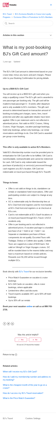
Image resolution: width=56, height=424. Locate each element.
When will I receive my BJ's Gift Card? (20, 371)
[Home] (13, 6)
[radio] (21, 340)
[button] (51, 5)
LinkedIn (12, 323)
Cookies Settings (33, 418)
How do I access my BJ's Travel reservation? (23, 393)
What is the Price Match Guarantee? (19, 398)
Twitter (8, 323)
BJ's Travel (7, 14)
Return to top (8, 354)
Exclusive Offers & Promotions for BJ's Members (33, 17)
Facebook (4, 323)
